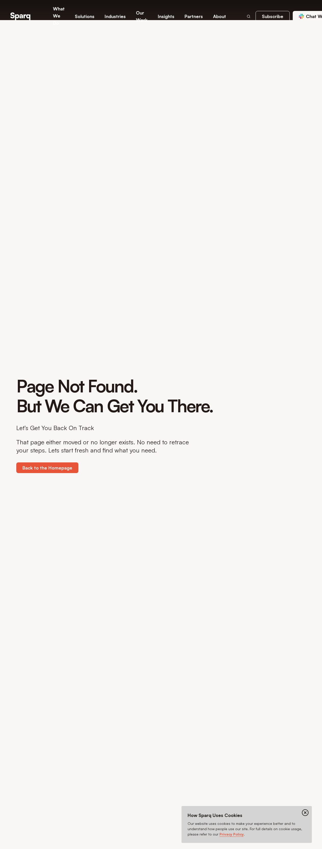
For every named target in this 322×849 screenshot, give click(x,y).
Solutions (84, 16)
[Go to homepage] (20, 16)
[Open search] (248, 16)
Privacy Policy (231, 834)
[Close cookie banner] (305, 813)
